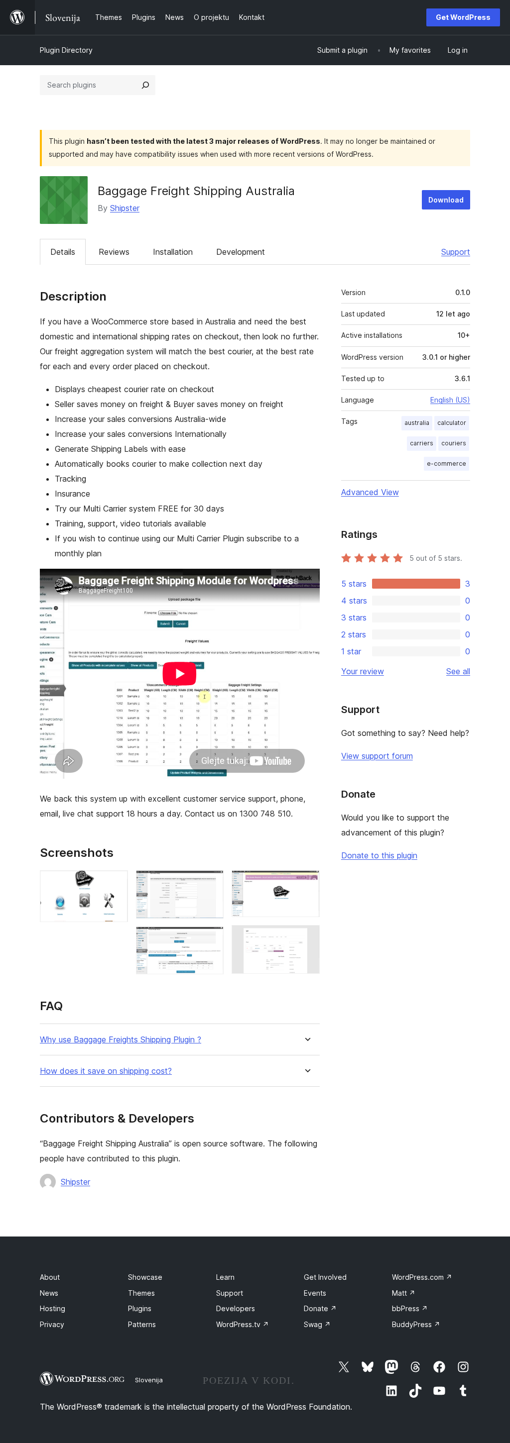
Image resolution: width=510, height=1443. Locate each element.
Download (446, 200)
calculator (451, 422)
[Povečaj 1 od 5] (115, 884)
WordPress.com (422, 1277)
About (50, 1277)
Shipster (124, 208)
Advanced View (370, 492)
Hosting (52, 1308)
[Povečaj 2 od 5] (210, 884)
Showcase (145, 1277)
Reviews (114, 252)
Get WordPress (463, 17)
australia (416, 422)
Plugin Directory (66, 50)
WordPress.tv (242, 1324)
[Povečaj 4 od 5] (306, 884)
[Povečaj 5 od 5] (306, 938)
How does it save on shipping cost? (106, 1071)
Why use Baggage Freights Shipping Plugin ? (120, 1039)
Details (62, 252)
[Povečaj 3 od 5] (210, 940)
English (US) (450, 400)
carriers (421, 443)
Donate (320, 1308)
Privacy (52, 1324)
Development (240, 252)
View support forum (377, 756)
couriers (453, 443)
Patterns (142, 1324)
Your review (362, 671)
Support (455, 252)
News (49, 1293)
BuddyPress (416, 1324)
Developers (235, 1308)
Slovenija (149, 1380)
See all (458, 671)
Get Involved (325, 1277)
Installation (173, 252)
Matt (403, 1293)
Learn (225, 1277)
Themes (141, 1293)
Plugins (139, 1308)
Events (315, 1293)
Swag (317, 1324)
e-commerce (446, 463)
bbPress (410, 1308)
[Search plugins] (145, 85)
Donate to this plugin (379, 855)
